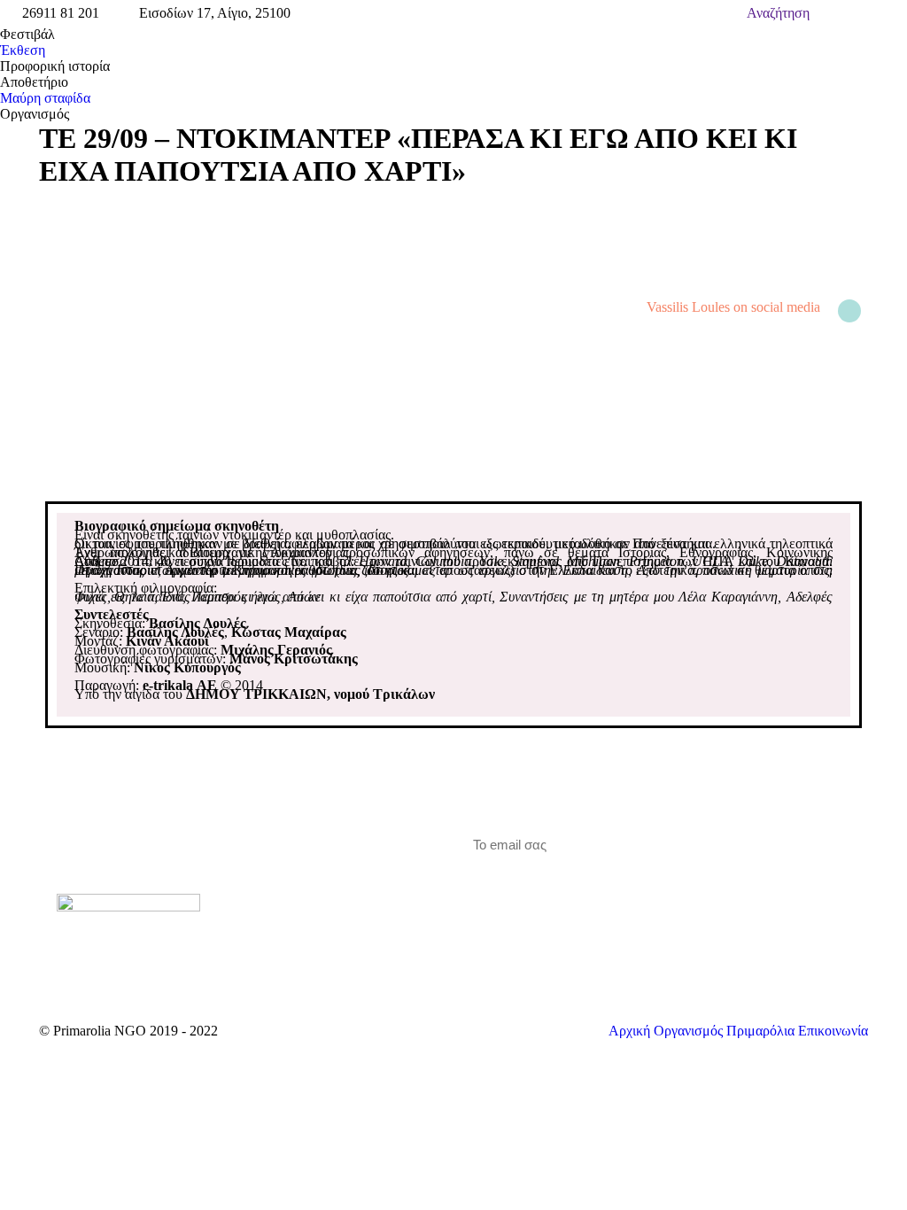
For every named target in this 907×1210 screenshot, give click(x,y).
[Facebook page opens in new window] (269, 885)
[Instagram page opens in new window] (322, 885)
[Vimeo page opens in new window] (295, 885)
